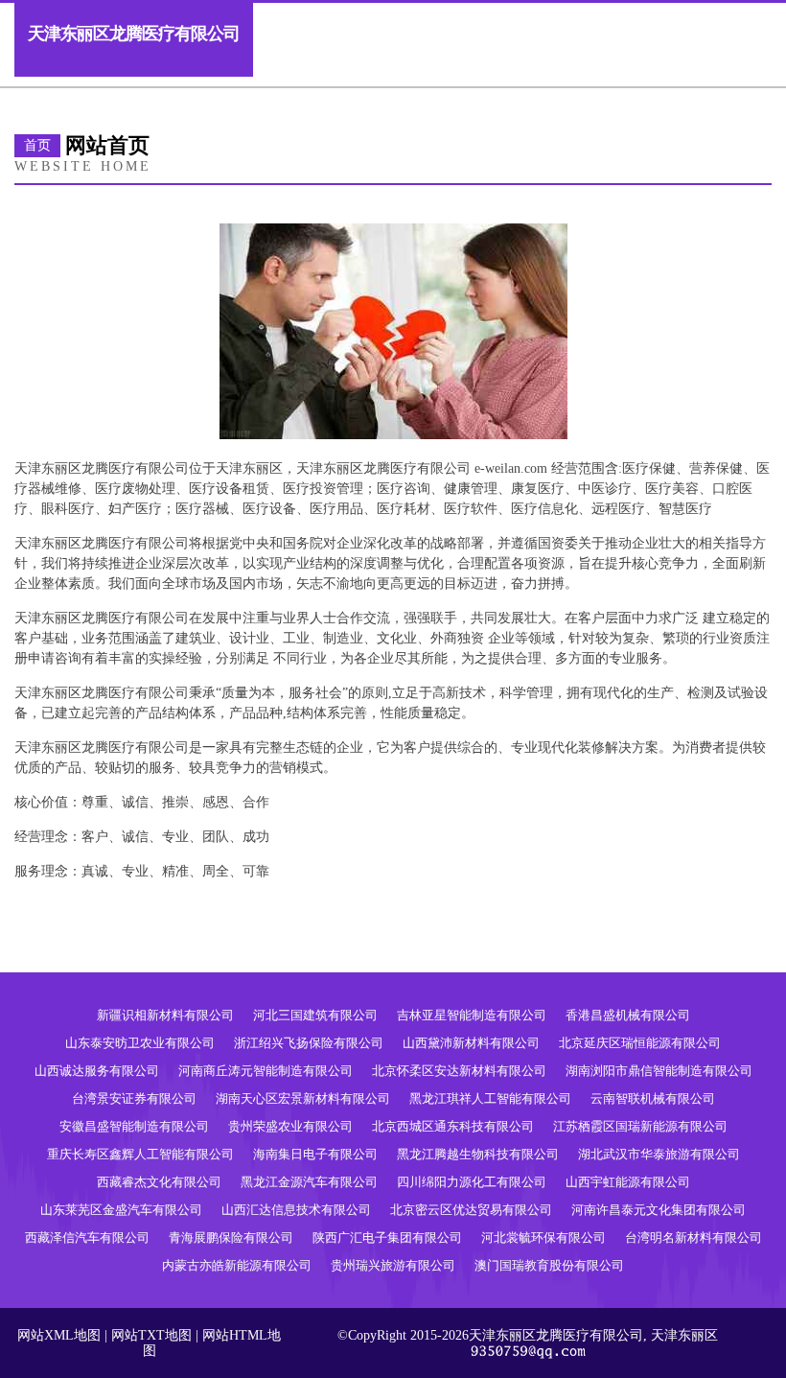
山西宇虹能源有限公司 (628, 1182)
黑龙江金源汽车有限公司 (309, 1182)
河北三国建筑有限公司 (315, 1015)
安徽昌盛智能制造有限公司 (134, 1126)
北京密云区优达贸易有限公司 (471, 1209)
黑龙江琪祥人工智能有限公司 (490, 1098)
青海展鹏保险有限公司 (231, 1237)
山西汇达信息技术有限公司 (296, 1209)
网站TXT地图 (151, 1335)
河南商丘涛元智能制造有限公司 (265, 1070)
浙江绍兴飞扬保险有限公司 (308, 1043)
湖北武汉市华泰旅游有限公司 (659, 1154)
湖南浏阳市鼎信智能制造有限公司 (659, 1070)
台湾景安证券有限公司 (134, 1098)
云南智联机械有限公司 (652, 1098)
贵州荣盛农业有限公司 (290, 1126)
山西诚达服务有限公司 (97, 1070)
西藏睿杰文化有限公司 (159, 1182)
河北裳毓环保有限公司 (543, 1237)
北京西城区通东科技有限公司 (453, 1126)
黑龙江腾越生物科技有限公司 (478, 1154)
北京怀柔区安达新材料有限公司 (459, 1070)
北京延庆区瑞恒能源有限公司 (640, 1043)
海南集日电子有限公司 (315, 1154)
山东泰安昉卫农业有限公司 (140, 1043)
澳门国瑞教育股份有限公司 (549, 1265)
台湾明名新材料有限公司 (693, 1237)
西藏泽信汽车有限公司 (87, 1237)
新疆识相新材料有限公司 (165, 1015)
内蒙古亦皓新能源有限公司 (237, 1265)
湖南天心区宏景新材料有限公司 (303, 1098)
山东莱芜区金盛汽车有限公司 (121, 1209)
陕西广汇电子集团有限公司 (387, 1237)
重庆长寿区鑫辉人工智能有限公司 (140, 1154)
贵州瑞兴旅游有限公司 (393, 1265)
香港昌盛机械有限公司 (628, 1015)
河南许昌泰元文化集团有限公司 (658, 1209)
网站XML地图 (59, 1335)
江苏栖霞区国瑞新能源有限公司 (640, 1126)
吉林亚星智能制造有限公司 (471, 1015)
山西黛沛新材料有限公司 (471, 1043)
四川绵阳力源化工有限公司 (471, 1182)
